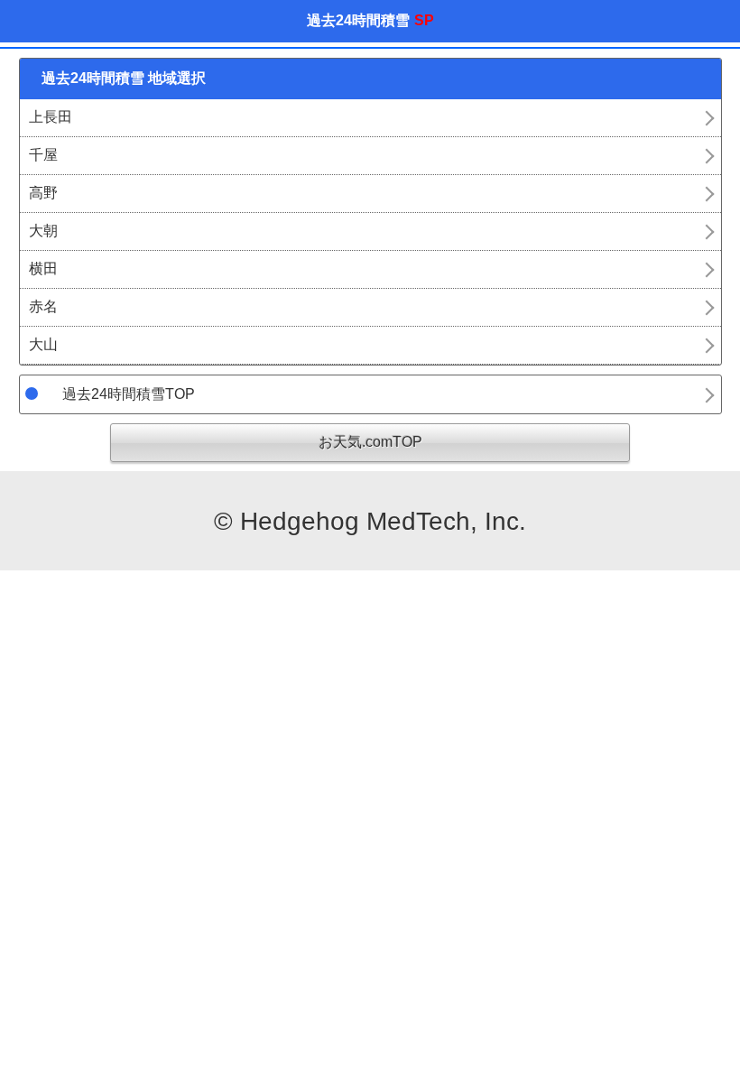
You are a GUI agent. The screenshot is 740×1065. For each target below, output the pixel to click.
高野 (43, 192)
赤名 (43, 306)
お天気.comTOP (370, 441)
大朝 (43, 230)
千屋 (43, 154)
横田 (43, 268)
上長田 (50, 117)
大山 (43, 344)
